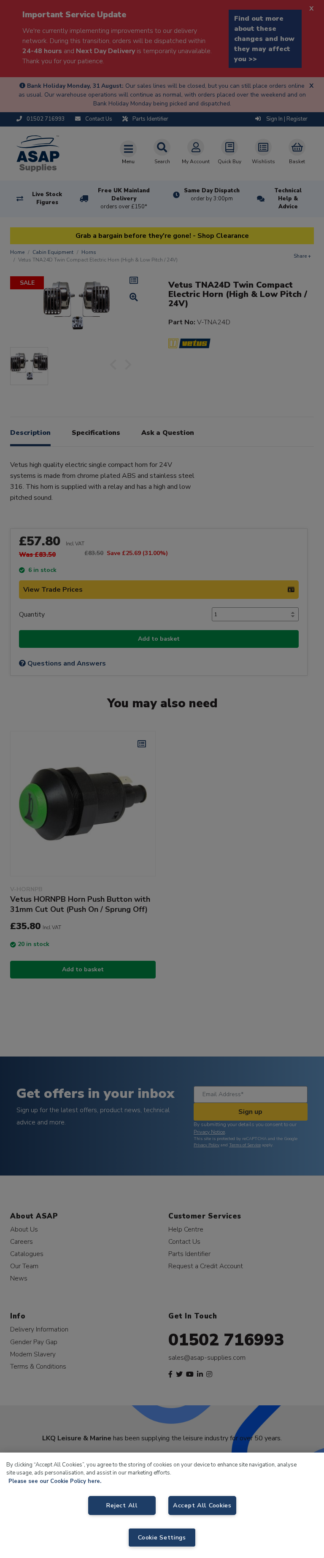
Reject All (122, 1505)
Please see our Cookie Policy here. (54, 1481)
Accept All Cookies (202, 1505)
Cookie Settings (162, 1537)
